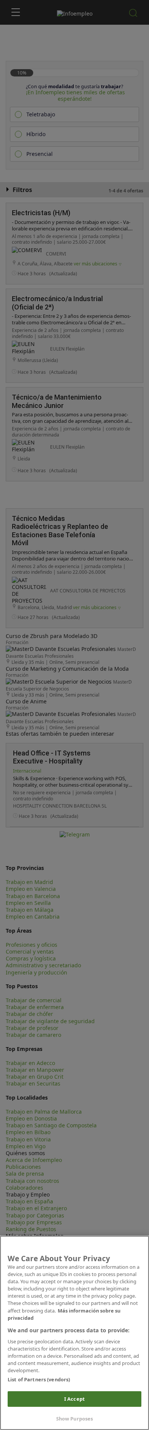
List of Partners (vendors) (39, 1379)
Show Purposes (74, 1418)
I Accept (74, 1398)
